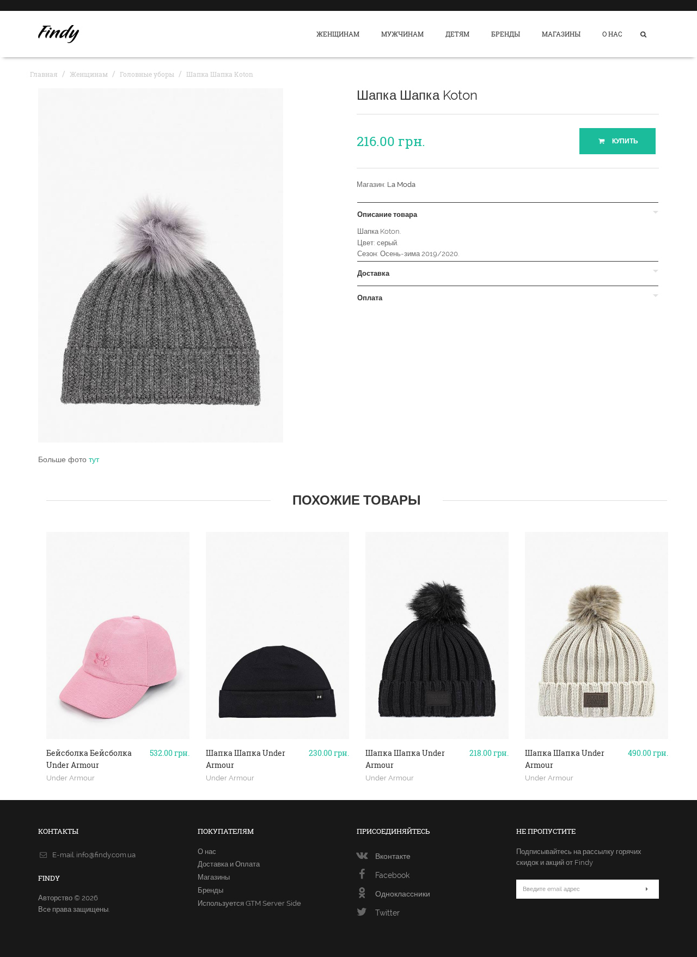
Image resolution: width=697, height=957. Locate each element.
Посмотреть (118, 734)
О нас (612, 33)
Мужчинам (402, 33)
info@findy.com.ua (106, 855)
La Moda (401, 184)
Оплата (369, 298)
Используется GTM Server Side (249, 903)
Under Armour (70, 777)
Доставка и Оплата (229, 864)
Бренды (505, 33)
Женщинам (337, 33)
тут (94, 459)
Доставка (373, 273)
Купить (624, 141)
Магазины (561, 33)
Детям (457, 33)
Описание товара (387, 215)
